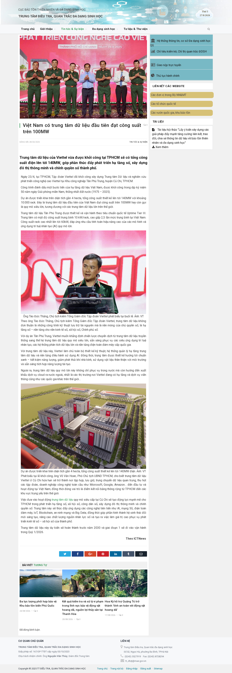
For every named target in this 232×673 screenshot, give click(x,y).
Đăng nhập (132, 668)
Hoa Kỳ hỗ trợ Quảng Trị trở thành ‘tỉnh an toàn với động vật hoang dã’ (125, 605)
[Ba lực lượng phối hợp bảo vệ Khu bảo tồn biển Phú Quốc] (41, 583)
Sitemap (158, 668)
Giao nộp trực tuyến (169, 65)
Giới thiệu (46, 29)
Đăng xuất (145, 668)
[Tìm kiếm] (209, 29)
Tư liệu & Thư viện (136, 29)
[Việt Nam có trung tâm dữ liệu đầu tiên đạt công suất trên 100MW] (83, 77)
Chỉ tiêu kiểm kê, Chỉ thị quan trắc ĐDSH (182, 51)
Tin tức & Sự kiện (72, 29)
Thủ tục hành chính (167, 75)
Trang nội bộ (116, 668)
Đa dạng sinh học (103, 29)
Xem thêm (161, 147)
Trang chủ (28, 29)
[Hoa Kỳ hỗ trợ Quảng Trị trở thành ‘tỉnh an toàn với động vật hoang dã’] (126, 583)
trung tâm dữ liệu (62, 499)
